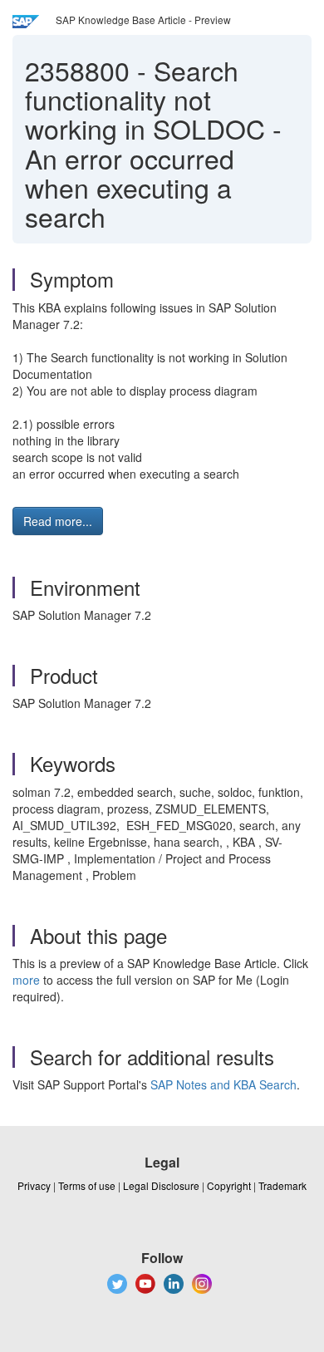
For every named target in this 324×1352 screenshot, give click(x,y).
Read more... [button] (57, 521)
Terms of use (86, 1185)
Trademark (282, 1185)
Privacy (34, 1185)
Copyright (229, 1185)
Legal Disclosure (161, 1185)
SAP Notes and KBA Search (223, 1084)
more (26, 979)
